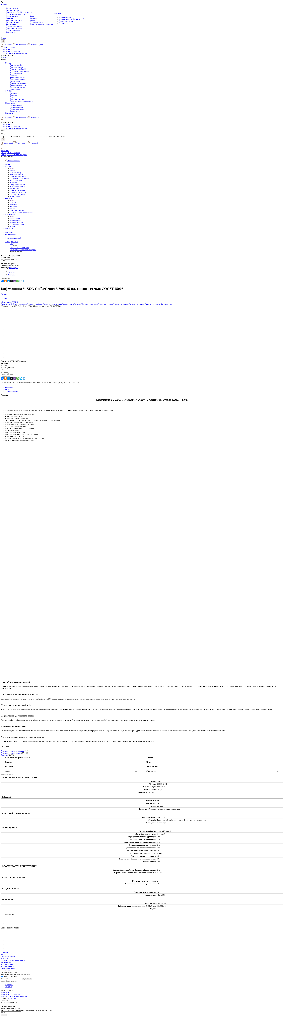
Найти (4, 1015)
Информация (10, 103)
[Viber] (14, 281)
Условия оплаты (16, 105)
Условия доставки (16, 107)
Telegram (11, 275)
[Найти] (2, 133)
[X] (11, 281)
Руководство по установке (11, 753)
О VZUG (4, 952)
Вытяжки (13, 75)
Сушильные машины (18, 85)
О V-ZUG (9, 91)
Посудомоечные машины (19, 71)
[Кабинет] (2, 120)
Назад (12, 169)
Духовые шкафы (16, 65)
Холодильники (15, 89)
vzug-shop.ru (13, 268)
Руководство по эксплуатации (12, 751)
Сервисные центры (17, 99)
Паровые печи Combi (18, 69)
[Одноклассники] (5, 281)
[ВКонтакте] (2, 281)
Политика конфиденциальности (22, 101)
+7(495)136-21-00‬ (7, 49)
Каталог (8, 63)
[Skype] (21, 281)
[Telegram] (24, 281)
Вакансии (13, 95)
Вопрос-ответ (15, 111)
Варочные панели (16, 67)
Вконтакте (12, 272)
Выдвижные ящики (17, 79)
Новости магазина (10, 977)
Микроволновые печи (18, 77)
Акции (12, 97)
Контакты (9, 113)
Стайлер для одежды (17, 87)
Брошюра (4, 755)
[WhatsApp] (17, 281)
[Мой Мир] (8, 281)
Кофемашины (15, 81)
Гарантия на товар (17, 109)
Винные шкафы (16, 73)
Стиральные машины (18, 83)
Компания (13, 93)
